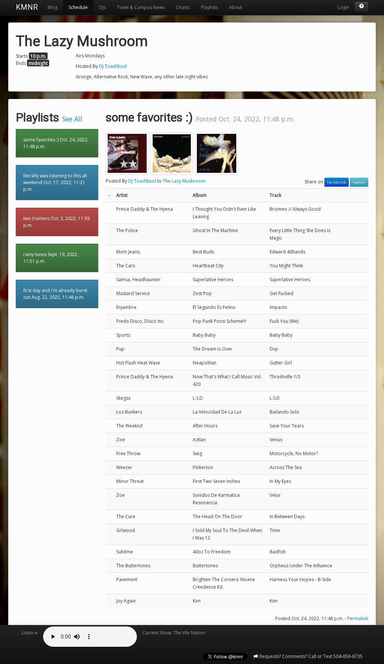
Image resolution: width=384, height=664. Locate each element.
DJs (102, 7)
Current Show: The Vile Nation (173, 633)
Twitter (359, 182)
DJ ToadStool (113, 66)
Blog (52, 7)
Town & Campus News (141, 7)
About (235, 7)
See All (72, 118)
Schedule (78, 7)
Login (343, 7)
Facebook (336, 182)
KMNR (27, 7)
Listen (27, 633)
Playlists (209, 7)
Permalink (357, 618)
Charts (183, 7)
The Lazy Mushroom (184, 181)
